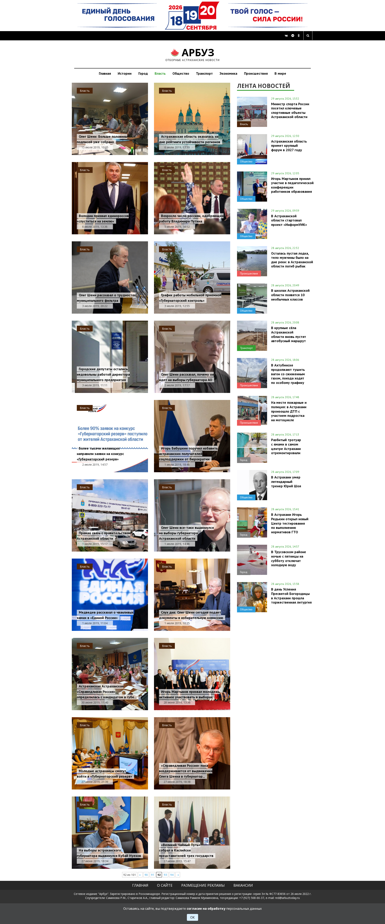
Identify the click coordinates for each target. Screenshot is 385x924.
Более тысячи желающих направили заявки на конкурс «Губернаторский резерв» (100, 453)
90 (146, 875)
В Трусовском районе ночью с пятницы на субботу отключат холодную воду (288, 558)
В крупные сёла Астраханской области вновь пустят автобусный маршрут (288, 334)
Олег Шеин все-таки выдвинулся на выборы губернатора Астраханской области (186, 533)
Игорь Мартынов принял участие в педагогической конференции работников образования (292, 185)
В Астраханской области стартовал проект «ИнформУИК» (289, 220)
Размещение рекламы (203, 885)
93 (165, 875)
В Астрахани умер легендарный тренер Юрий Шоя (286, 481)
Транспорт (204, 73)
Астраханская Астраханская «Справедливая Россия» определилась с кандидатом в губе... (107, 691)
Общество (180, 73)
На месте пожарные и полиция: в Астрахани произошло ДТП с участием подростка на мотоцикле (289, 411)
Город (143, 73)
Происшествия (256, 73)
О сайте (164, 885)
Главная (105, 73)
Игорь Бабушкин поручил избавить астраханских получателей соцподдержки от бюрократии (188, 453)
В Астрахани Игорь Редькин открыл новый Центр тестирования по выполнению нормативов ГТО (289, 523)
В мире (280, 73)
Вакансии (243, 885)
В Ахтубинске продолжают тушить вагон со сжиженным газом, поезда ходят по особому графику (288, 374)
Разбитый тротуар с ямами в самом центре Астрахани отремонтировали (286, 446)
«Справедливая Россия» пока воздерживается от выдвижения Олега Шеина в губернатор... (185, 771)
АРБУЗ (192, 54)
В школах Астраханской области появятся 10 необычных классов (290, 294)
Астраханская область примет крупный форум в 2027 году (289, 145)
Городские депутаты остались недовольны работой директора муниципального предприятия (103, 374)
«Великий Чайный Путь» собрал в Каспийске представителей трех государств (186, 850)
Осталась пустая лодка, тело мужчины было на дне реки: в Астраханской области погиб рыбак (292, 259)
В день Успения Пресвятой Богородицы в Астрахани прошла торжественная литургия (291, 595)
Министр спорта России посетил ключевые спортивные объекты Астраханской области (290, 110)
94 (171, 875)
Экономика (228, 73)
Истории (125, 73)
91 (152, 875)
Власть (160, 73)
